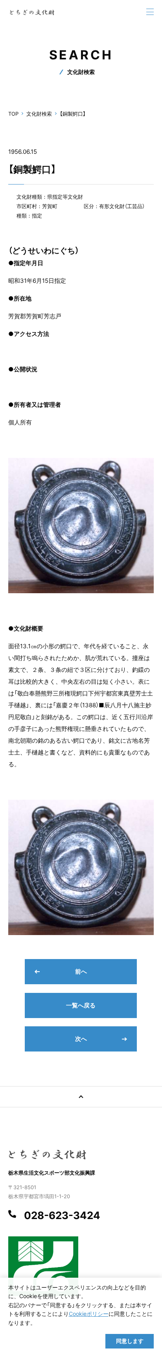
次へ (81, 1038)
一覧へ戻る (81, 1005)
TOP (13, 114)
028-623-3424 (62, 1215)
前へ (81, 971)
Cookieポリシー (89, 1313)
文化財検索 (39, 114)
